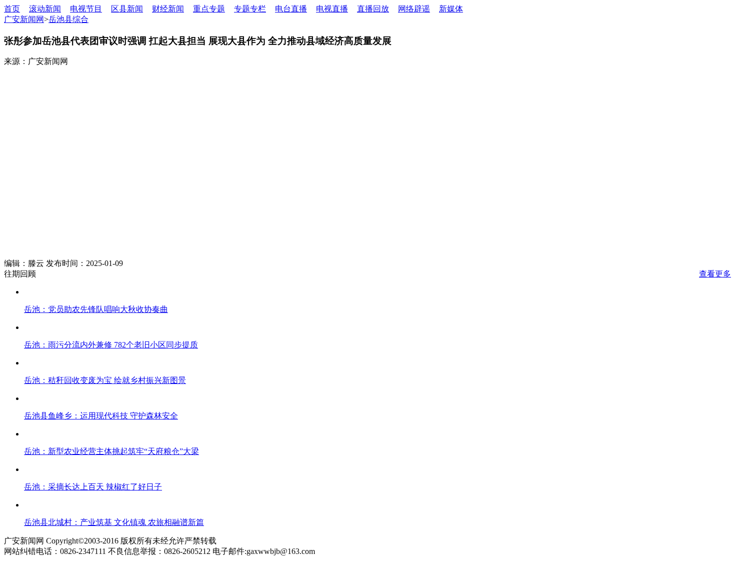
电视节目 (86, 8)
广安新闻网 (24, 19)
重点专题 (209, 8)
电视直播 (332, 8)
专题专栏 (250, 8)
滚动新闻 (45, 8)
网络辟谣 (414, 8)
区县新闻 (127, 8)
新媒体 (451, 8)
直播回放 (373, 8)
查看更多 (715, 274)
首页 (12, 8)
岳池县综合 (68, 19)
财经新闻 (168, 8)
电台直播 (291, 8)
